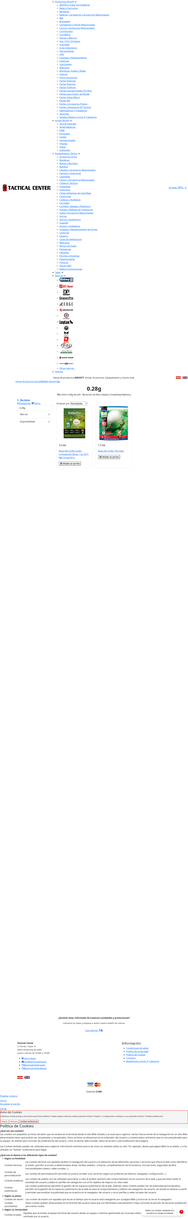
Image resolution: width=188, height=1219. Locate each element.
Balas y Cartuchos (68, 8)
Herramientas (66, 51)
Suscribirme (91, 1030)
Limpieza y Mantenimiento (73, 57)
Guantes (63, 222)
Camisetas (64, 176)
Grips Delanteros (68, 47)
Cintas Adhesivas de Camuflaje (75, 193)
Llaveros (63, 236)
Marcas (59, 275)
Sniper (62, 146)
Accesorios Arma (68, 156)
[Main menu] (50, 187)
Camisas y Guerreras (70, 173)
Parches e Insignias (69, 255)
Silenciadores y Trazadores (73, 110)
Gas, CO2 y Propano (69, 41)
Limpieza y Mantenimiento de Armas (78, 229)
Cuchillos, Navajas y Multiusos (75, 206)
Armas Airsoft (62, 120)
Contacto (131, 1058)
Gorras (63, 216)
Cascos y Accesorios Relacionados (77, 28)
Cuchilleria (64, 34)
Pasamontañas (67, 259)
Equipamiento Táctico (66, 153)
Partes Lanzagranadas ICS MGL (75, 90)
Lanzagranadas (67, 140)
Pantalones (65, 249)
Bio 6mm (49, 381)
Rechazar (14, 1121)
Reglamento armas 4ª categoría (142, 1061)
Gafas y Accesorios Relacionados (76, 212)
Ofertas (59, 371)
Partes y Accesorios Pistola (73, 104)
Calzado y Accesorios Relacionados (77, 170)
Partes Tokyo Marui (69, 97)
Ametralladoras (67, 127)
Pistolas (63, 143)
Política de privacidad (137, 1051)
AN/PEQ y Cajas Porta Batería (74, 4)
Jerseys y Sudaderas (69, 226)
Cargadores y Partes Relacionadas (77, 24)
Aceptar (4, 1121)
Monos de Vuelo (67, 246)
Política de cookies (135, 1054)
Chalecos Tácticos (68, 183)
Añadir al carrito (71, 463)
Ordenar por (63, 403)
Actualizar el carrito (10, 1103)
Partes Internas (67, 84)
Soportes (64, 113)
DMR (62, 130)
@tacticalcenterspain (34, 1065)
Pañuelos (64, 252)
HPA (61, 54)
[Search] (181, 187)
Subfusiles (64, 150)
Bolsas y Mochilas (68, 163)
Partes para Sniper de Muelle (74, 94)
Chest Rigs (64, 189)
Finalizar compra (8, 1096)
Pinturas (63, 262)
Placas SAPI (65, 265)
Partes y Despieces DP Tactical (75, 107)
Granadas (64, 44)
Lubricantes (65, 64)
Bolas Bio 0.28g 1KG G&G (111, 451)
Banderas (64, 11)
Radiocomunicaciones (70, 269)
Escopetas (64, 133)
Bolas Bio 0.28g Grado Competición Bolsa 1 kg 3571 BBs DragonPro (74, 454)
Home (19, 381)
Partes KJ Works (67, 87)
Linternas (64, 61)
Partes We (64, 100)
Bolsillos (63, 166)
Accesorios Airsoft (64, 1)
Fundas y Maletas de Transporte (76, 209)
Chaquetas (65, 186)
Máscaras (64, 67)
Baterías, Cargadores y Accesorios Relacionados (84, 14)
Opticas (63, 74)
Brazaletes (64, 21)
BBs (61, 18)
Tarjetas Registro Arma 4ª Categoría (78, 117)
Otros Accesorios (68, 77)
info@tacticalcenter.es (35, 1061)
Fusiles (62, 137)
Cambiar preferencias (29, 1121)
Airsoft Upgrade (67, 123)
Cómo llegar (29, 1058)
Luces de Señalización (70, 239)
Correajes (64, 203)
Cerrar (3, 1100)
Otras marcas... (67, 368)
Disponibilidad (27, 421)
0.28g (57, 381)
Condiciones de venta (137, 1048)
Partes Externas (67, 80)
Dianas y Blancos (68, 37)
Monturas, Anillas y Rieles (72, 71)
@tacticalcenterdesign (35, 1068)
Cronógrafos (66, 31)
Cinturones (65, 196)
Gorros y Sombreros (70, 219)
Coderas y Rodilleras (70, 199)
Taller (58, 272)
